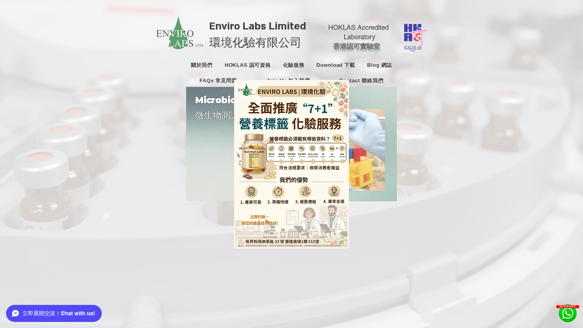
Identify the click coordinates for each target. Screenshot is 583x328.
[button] (343, 85)
